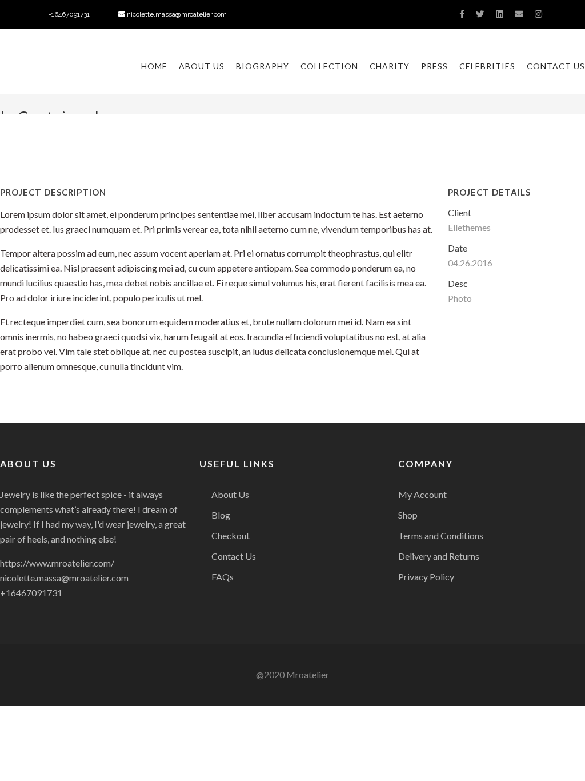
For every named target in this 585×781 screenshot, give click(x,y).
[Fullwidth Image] (577, 390)
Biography (262, 66)
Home (154, 66)
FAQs (222, 576)
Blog (220, 514)
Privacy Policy (426, 576)
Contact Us (556, 66)
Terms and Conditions (440, 535)
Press (434, 66)
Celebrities (487, 66)
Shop (408, 514)
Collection (329, 66)
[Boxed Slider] (7, 390)
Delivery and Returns (438, 556)
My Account (422, 494)
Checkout (230, 535)
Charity (390, 66)
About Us (202, 66)
